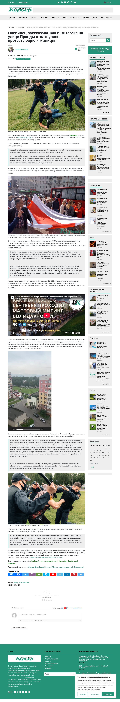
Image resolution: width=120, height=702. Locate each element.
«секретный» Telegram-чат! (74, 567)
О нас (95, 18)
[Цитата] (36, 621)
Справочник (106, 18)
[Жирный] (20, 621)
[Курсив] (22, 621)
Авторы (34, 18)
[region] (95, 686)
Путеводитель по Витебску (97, 290)
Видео (92, 237)
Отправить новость (52, 663)
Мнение (44, 18)
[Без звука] (46, 429)
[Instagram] (60, 574)
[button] (29, 391)
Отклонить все (95, 694)
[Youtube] (53, 574)
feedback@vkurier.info (16, 677)
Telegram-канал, (57, 567)
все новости (106, 112)
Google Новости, (45, 567)
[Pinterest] (74, 574)
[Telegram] (25, 574)
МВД (16, 582)
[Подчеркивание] (25, 621)
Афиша (86, 18)
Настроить (83, 694)
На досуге (74, 18)
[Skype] (46, 574)
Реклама (48, 668)
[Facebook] (18, 574)
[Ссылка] (41, 621)
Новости (23, 18)
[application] (29, 391)
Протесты (24, 582)
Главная (11, 18)
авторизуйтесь (77, 608)
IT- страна (94, 338)
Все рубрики (20, 27)
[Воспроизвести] (10, 429)
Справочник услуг (51, 659)
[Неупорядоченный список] (33, 621)
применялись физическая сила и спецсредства (46, 557)
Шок (64, 18)
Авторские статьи (97, 58)
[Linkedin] (67, 574)
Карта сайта (49, 666)
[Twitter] (81, 574)
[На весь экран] (49, 429)
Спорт (92, 390)
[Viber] (32, 574)
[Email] (39, 574)
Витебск (55, 18)
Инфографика (96, 185)
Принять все (108, 694)
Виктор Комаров (21, 49)
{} (43, 620)
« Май (92, 467)
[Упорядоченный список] (30, 621)
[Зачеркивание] (28, 621)
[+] (46, 620)
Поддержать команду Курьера (100, 50)
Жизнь (27, 59)
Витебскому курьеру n (24, 137)
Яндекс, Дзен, (33, 567)
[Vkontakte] (11, 574)
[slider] (28, 429)
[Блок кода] (38, 621)
